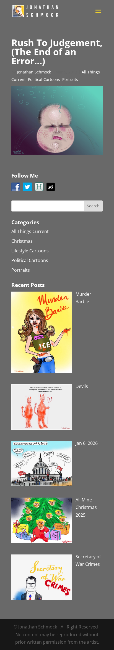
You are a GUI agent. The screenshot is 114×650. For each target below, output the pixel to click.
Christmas (22, 241)
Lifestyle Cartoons (30, 251)
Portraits (70, 79)
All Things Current (30, 231)
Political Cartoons (44, 79)
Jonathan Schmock (34, 72)
